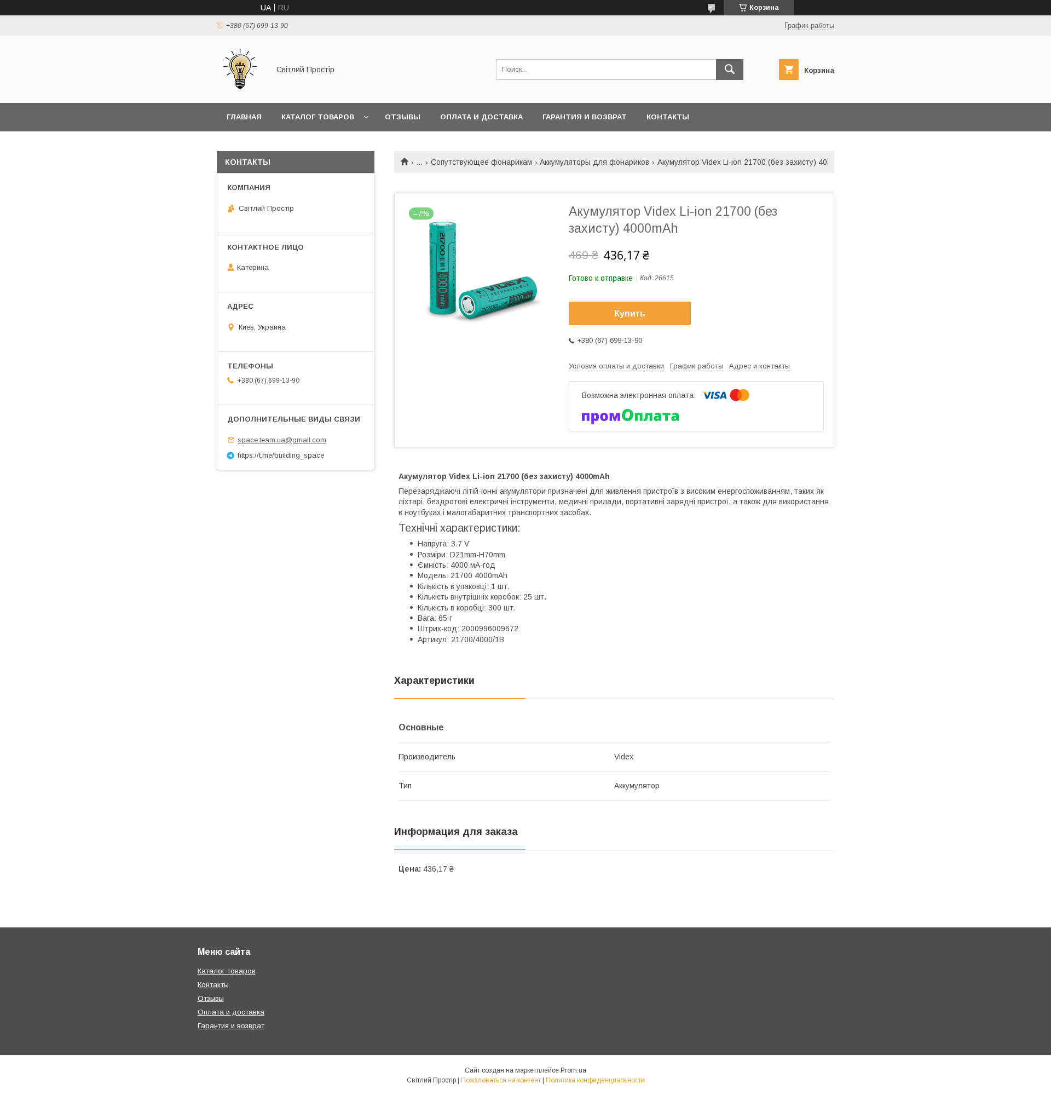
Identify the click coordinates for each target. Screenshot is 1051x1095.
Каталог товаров (317, 117)
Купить (629, 313)
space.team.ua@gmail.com (282, 440)
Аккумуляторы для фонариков (594, 162)
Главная (244, 117)
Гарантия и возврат (584, 117)
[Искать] (729, 69)
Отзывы (402, 117)
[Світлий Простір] (240, 88)
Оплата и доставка (481, 117)
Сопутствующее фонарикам (481, 162)
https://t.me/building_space (281, 455)
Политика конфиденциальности (595, 1080)
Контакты (667, 117)
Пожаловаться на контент (501, 1080)
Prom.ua (573, 1070)
